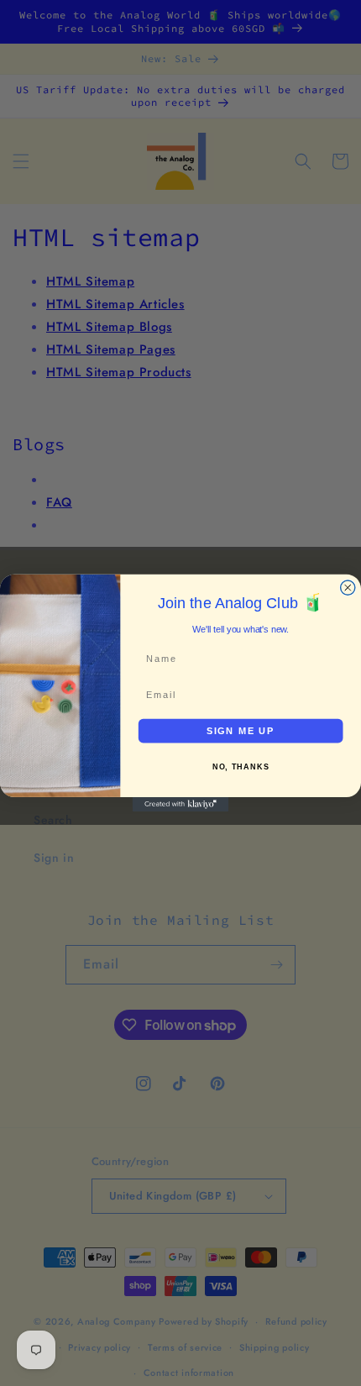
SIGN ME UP (241, 731)
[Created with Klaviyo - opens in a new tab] (181, 804)
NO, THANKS (240, 767)
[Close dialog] (348, 587)
